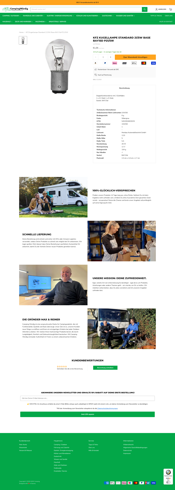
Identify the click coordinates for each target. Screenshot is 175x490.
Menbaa (97, 44)
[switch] (168, 482)
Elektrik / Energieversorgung (60, 16)
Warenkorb (23, 447)
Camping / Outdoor (11, 16)
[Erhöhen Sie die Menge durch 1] (110, 57)
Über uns (168, 16)
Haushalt (7, 22)
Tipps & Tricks (156, 16)
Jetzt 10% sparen (87, 414)
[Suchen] (144, 9)
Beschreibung (124, 88)
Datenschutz (127, 450)
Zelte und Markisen (23, 22)
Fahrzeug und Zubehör (33, 16)
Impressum (127, 453)
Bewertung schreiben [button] (105, 368)
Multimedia (40, 22)
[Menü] (172, 470)
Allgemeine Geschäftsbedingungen (135, 447)
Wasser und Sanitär (125, 16)
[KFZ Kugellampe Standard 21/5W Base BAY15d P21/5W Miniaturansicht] (23, 40)
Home (21, 32)
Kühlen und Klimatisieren (87, 16)
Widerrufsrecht (128, 445)
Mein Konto (23, 445)
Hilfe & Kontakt (165, 22)
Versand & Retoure (25, 450)
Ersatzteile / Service (57, 22)
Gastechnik (107, 16)
